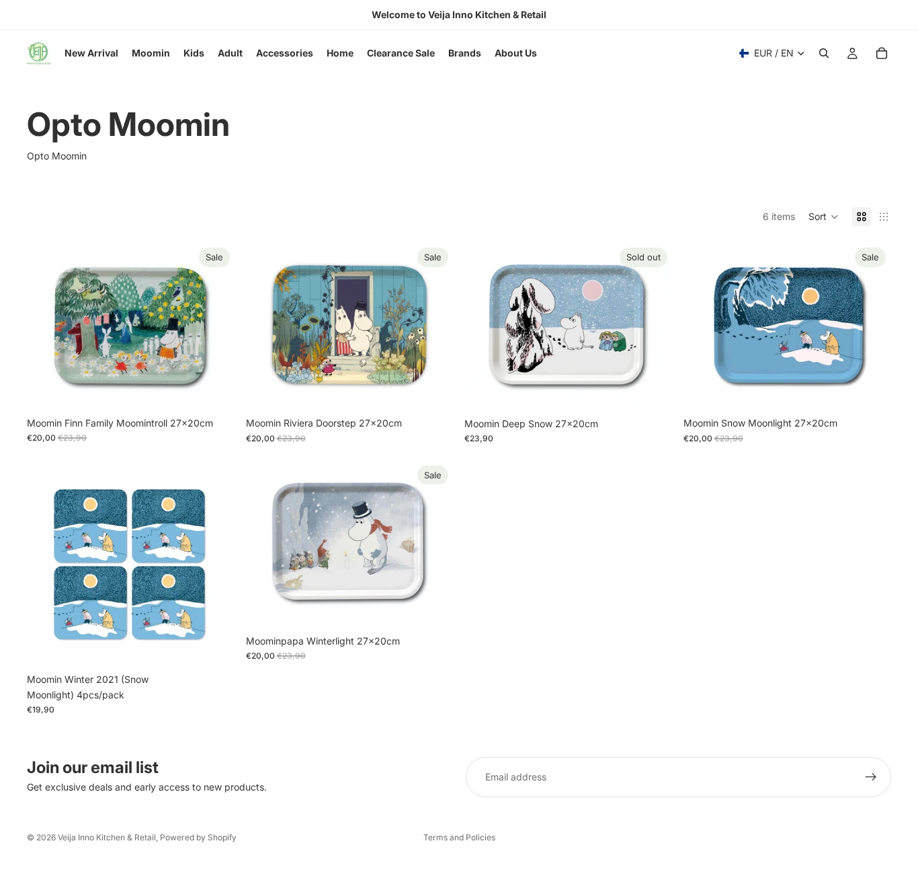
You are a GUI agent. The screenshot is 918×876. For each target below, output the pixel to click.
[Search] (824, 53)
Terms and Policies (459, 837)
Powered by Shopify (198, 837)
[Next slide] (871, 326)
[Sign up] (871, 777)
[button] (823, 216)
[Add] (214, 389)
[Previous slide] (703, 326)
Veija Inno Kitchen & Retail (107, 837)
